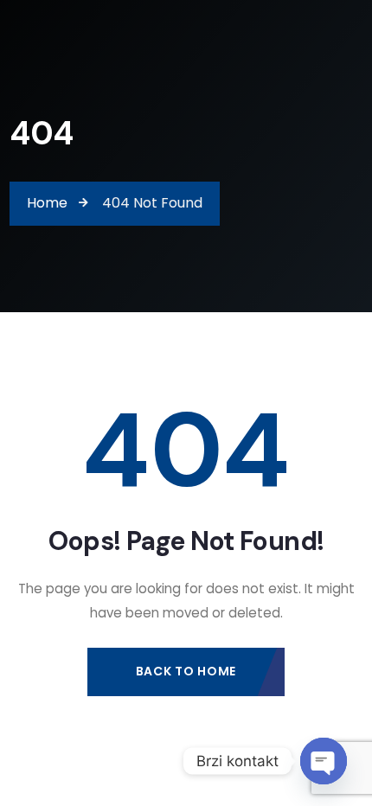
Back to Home (186, 671)
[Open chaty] (323, 761)
